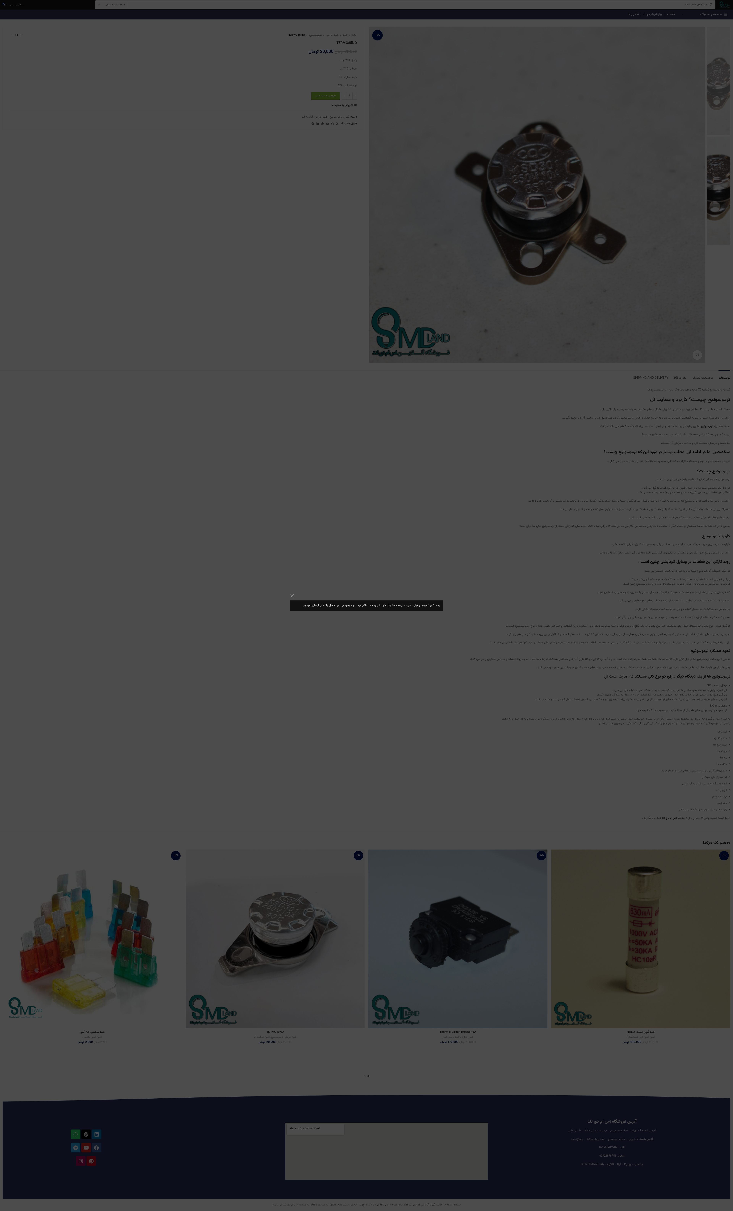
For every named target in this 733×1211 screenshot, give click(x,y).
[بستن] (292, 595)
